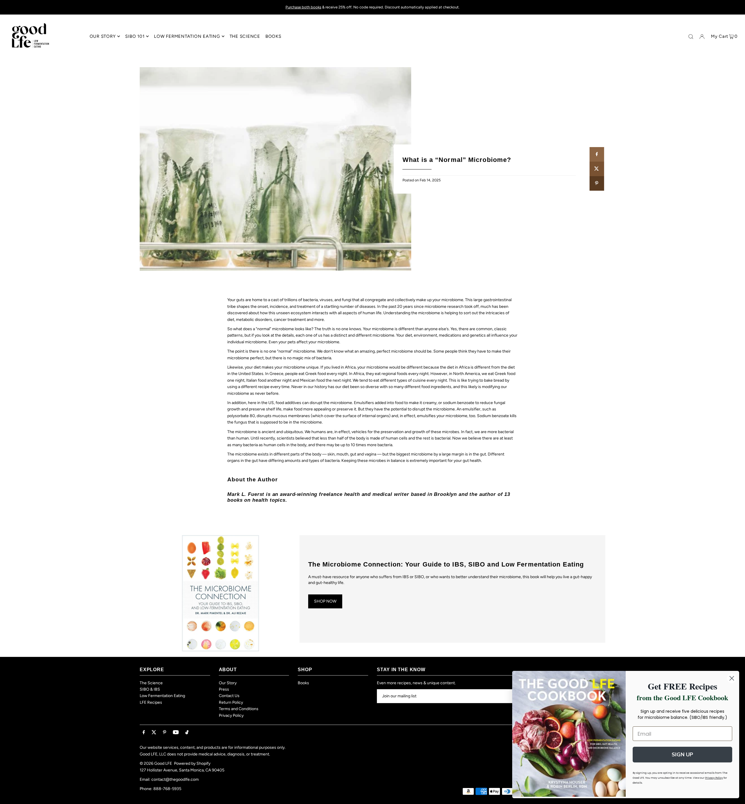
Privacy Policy (231, 715)
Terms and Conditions (238, 708)
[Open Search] (691, 36)
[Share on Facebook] (596, 154)
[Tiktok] (187, 732)
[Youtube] (176, 732)
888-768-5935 (167, 788)
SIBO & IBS (150, 689)
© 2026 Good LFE (156, 763)
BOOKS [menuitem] (273, 36)
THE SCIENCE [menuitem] (245, 36)
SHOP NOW (325, 601)
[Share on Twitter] (596, 169)
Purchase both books (303, 7)
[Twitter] (154, 732)
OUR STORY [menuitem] (103, 36)
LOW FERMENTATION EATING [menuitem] (187, 36)
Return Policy (231, 702)
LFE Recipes (151, 702)
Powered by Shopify (192, 763)
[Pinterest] (164, 732)
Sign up (682, 754)
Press (224, 689)
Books (303, 682)
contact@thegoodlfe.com (175, 779)
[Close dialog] (732, 678)
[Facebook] (144, 732)
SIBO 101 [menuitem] (134, 36)
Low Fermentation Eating (162, 695)
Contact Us (229, 695)
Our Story (228, 682)
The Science (151, 682)
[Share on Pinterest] (596, 183)
